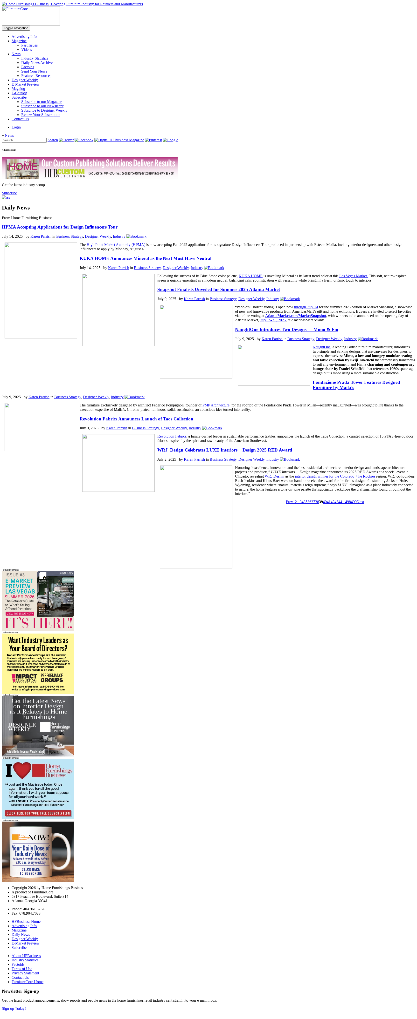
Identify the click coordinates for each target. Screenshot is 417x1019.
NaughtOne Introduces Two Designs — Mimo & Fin (286, 329)
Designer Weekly (25, 80)
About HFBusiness (26, 956)
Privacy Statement (25, 973)
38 (317, 502)
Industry (119, 236)
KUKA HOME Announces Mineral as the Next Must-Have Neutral (145, 258)
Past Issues (29, 45)
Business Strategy (69, 236)
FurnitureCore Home (27, 982)
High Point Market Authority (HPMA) (116, 245)
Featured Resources (36, 76)
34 (302, 502)
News (16, 54)
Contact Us (20, 119)
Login (16, 127)
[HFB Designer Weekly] (38, 755)
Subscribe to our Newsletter (42, 106)
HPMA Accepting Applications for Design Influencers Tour (60, 226)
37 (313, 502)
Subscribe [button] (9, 193)
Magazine (19, 41)
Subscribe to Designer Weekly (44, 110)
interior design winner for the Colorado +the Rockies (335, 476)
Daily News (21, 934)
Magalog (18, 89)
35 (305, 502)
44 (340, 502)
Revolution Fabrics (171, 436)
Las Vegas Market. (353, 276)
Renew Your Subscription (40, 115)
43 (336, 502)
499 (354, 502)
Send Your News (34, 71)
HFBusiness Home (26, 921)
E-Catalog (19, 93)
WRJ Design (274, 476)
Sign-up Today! (14, 1008)
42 (332, 502)
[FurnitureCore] (31, 24)
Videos (26, 49)
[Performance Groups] (38, 692)
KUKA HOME (251, 276)
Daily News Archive (37, 63)
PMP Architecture (215, 405)
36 (309, 502)
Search (53, 140)
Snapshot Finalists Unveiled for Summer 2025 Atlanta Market (218, 289)
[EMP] (38, 630)
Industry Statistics (34, 58)
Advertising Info (24, 36)
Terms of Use (22, 969)
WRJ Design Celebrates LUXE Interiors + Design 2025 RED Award (224, 449)
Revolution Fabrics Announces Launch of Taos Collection (136, 418)
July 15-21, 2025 (273, 320)
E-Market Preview (26, 84)
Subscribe (19, 97)
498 (348, 502)
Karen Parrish (40, 236)
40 (325, 502)
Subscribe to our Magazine (41, 102)
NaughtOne (322, 347)
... (298, 502)
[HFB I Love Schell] (38, 818)
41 (329, 502)
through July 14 (306, 307)
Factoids (27, 67)
